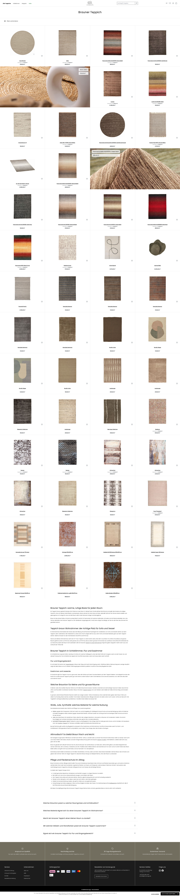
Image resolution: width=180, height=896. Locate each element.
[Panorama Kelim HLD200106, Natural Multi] (67, 165)
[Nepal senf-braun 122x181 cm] (22, 575)
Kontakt (6, 876)
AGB (25, 873)
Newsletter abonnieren (101, 876)
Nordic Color (112, 347)
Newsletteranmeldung (10, 878)
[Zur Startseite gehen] (90, 3)
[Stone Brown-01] (22, 124)
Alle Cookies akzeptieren (168, 894)
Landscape (112, 388)
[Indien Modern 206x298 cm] (112, 575)
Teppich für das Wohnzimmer (94, 643)
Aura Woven (22, 60)
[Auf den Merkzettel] (42, 56)
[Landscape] (112, 370)
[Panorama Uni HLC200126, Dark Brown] (157, 43)
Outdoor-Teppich (62, 723)
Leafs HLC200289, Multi (158, 101)
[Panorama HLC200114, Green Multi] (112, 206)
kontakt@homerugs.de (145, 876)
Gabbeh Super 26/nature (157, 552)
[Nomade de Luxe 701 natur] (22, 534)
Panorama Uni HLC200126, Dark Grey (22, 224)
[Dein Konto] (173, 3)
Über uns (26, 870)
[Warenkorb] (176, 3)
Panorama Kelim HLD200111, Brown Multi (112, 60)
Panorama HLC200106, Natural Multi (67, 224)
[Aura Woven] (22, 43)
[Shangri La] (112, 493)
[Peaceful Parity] (22, 288)
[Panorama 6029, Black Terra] (22, 247)
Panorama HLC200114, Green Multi (112, 224)
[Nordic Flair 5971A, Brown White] (157, 124)
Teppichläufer (69, 664)
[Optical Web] (157, 247)
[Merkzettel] (170, 3)
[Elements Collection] (22, 411)
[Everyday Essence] (67, 288)
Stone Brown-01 (22, 142)
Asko (67, 60)
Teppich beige (87, 690)
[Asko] (67, 43)
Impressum (27, 876)
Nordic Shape (157, 347)
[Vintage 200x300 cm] (67, 534)
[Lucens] (112, 84)
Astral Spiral (112, 265)
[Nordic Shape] (157, 329)
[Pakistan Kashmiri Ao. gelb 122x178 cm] (67, 575)
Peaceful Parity (22, 306)
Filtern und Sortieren (12, 21)
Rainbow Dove (67, 265)
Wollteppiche (112, 783)
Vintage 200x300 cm (67, 552)
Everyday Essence (67, 306)
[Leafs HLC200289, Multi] (157, 84)
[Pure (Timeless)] (157, 493)
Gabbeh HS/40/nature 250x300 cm (112, 552)
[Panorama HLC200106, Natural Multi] (67, 206)
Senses (22, 470)
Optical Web (157, 265)
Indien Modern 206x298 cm (112, 593)
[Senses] (22, 452)
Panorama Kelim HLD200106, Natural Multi (67, 183)
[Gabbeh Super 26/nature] (157, 534)
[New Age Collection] (112, 411)
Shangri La (112, 511)
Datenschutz (27, 878)
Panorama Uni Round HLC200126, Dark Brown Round (112, 142)
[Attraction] (112, 452)
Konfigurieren (155, 894)
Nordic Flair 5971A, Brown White (157, 142)
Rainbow (157, 429)
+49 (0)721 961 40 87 (144, 874)
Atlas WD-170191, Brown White (67, 142)
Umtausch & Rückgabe (10, 873)
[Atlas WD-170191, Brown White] (67, 124)
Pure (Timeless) (157, 511)
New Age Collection (113, 429)
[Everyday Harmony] (22, 329)
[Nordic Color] (112, 329)
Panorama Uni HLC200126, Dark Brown (157, 60)
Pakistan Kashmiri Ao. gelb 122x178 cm (67, 593)
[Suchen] (136, 3)
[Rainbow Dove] (67, 247)
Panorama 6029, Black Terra (22, 265)
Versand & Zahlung (9, 870)
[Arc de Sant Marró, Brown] (22, 165)
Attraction (112, 470)
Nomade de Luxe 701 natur (22, 552)
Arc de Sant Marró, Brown (22, 183)
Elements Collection (22, 429)
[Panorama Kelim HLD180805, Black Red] (157, 206)
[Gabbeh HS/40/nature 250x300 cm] (112, 534)
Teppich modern (101, 739)
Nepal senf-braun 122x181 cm (22, 593)
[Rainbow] (157, 411)
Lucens (112, 101)
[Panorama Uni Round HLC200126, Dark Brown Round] (112, 124)
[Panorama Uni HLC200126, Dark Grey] (22, 206)
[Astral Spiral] (112, 247)
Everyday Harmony (22, 347)
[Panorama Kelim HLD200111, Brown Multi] (112, 43)
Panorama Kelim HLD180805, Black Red (157, 224)
